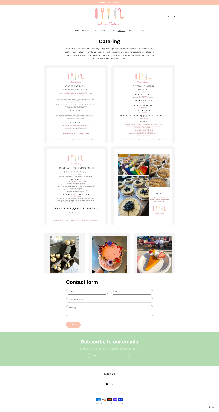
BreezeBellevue (105, 403)
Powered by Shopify (117, 403)
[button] (46, 16)
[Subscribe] (128, 356)
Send (73, 325)
